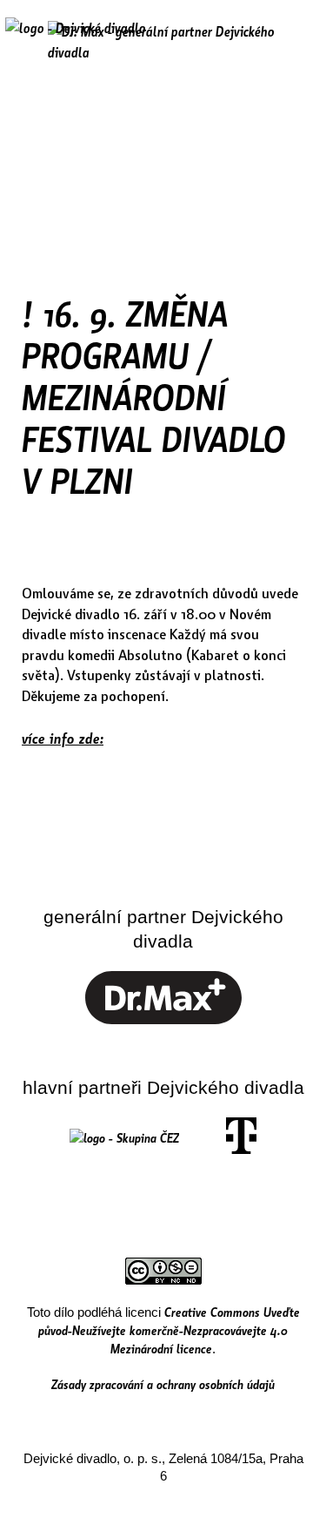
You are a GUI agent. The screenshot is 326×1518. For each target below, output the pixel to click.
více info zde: (62, 738)
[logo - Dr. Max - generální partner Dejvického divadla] (163, 42)
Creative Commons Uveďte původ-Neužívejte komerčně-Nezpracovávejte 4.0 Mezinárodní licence (169, 1330)
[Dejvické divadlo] (75, 39)
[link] (163, 1019)
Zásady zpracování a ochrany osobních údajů (163, 1384)
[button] (294, 41)
